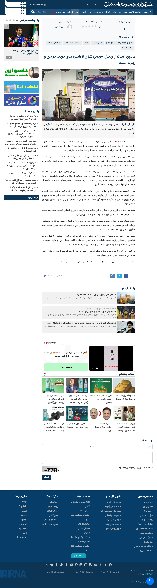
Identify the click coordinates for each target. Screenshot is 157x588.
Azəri (24, 515)
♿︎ (150, 581)
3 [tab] (10, 20)
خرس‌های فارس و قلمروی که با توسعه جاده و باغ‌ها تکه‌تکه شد (23, 189)
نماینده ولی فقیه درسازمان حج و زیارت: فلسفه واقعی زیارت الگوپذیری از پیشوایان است (81, 323)
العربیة (24, 511)
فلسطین (83, 12)
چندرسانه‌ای (60, 12)
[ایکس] (105, 565)
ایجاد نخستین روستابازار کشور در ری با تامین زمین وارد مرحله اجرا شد (20, 182)
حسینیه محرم (84, 542)
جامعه (114, 12)
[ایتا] (81, 565)
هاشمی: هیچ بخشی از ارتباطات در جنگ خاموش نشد (24, 52)
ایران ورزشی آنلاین (50, 524)
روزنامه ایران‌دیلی (50, 520)
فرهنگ (107, 12)
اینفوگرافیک (84, 533)
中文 (24, 502)
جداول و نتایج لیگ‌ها (80, 537)
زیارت (86, 42)
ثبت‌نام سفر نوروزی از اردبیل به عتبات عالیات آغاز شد (95, 294)
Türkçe (23, 520)
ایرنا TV (50, 12)
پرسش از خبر (84, 528)
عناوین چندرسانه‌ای (113, 529)
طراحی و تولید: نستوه (140, 574)
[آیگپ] (86, 565)
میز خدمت (148, 542)
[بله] (91, 565)
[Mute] (97, 368)
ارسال (46, 477)
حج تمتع (109, 42)
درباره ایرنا (148, 502)
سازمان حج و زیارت (124, 42)
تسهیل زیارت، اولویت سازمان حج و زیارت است (97, 311)
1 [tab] (17, 20)
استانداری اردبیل (54, 42)
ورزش (125, 12)
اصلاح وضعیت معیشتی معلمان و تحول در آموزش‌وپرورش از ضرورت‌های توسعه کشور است (20, 165)
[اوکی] (56, 565)
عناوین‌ (145, 12)
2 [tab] (14, 20)
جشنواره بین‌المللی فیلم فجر (80, 517)
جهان (119, 12)
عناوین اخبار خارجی (113, 520)
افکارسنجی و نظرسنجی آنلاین (80, 504)
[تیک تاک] (61, 565)
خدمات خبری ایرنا (145, 551)
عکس (69, 12)
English (22, 506)
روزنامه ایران (53, 506)
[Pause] (92, 368)
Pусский (22, 529)
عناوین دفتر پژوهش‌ (112, 524)
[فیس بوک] (66, 565)
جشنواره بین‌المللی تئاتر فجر (80, 548)
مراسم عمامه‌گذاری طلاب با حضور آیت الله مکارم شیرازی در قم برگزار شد (21, 125)
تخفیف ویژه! (66, 367)
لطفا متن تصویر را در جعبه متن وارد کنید (136, 467)
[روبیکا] (100, 565)
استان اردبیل (97, 42)
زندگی (39, 12)
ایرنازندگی (53, 502)
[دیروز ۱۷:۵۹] (21, 35)
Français (22, 538)
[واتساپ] (47, 565)
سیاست (138, 12)
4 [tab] (7, 20)
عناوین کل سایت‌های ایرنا (110, 511)
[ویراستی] (71, 565)
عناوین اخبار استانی (113, 515)
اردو (25, 533)
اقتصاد (131, 12)
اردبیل (61, 21)
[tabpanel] (21, 42)
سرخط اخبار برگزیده (113, 506)
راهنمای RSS (147, 520)
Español (22, 524)
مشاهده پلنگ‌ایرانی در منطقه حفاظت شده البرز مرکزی (21, 150)
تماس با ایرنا (147, 506)
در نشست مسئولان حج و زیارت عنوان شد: (100, 308)
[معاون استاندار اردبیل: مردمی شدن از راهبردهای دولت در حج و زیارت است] (88, 95)
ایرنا (128, 5)
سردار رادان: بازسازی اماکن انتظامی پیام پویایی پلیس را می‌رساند (22, 157)
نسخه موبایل (78, 555)
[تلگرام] (110, 565)
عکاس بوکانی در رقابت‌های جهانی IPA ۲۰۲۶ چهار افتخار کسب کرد (22, 118)
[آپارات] (96, 565)
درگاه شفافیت (146, 533)
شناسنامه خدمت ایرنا (144, 529)
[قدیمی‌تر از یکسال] (126, 298)
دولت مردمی (127, 47)
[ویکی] (52, 565)
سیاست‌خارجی (98, 12)
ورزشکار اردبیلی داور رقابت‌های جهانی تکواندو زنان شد (21, 174)
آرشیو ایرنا (148, 511)
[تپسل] (45, 343)
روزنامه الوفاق (52, 511)
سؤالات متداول (146, 515)
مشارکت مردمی (146, 538)
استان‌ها (75, 12)
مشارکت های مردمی (72, 42)
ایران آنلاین (53, 515)
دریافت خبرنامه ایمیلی (143, 546)
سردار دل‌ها (85, 511)
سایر (33, 12)
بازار (44, 12)
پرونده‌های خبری (113, 502)
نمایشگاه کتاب (83, 524)
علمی (89, 12)
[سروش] (76, 565)
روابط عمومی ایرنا (145, 524)
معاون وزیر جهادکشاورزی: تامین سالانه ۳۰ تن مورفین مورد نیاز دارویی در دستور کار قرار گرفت (21, 133)
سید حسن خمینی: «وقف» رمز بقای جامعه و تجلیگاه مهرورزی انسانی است (20, 143)
